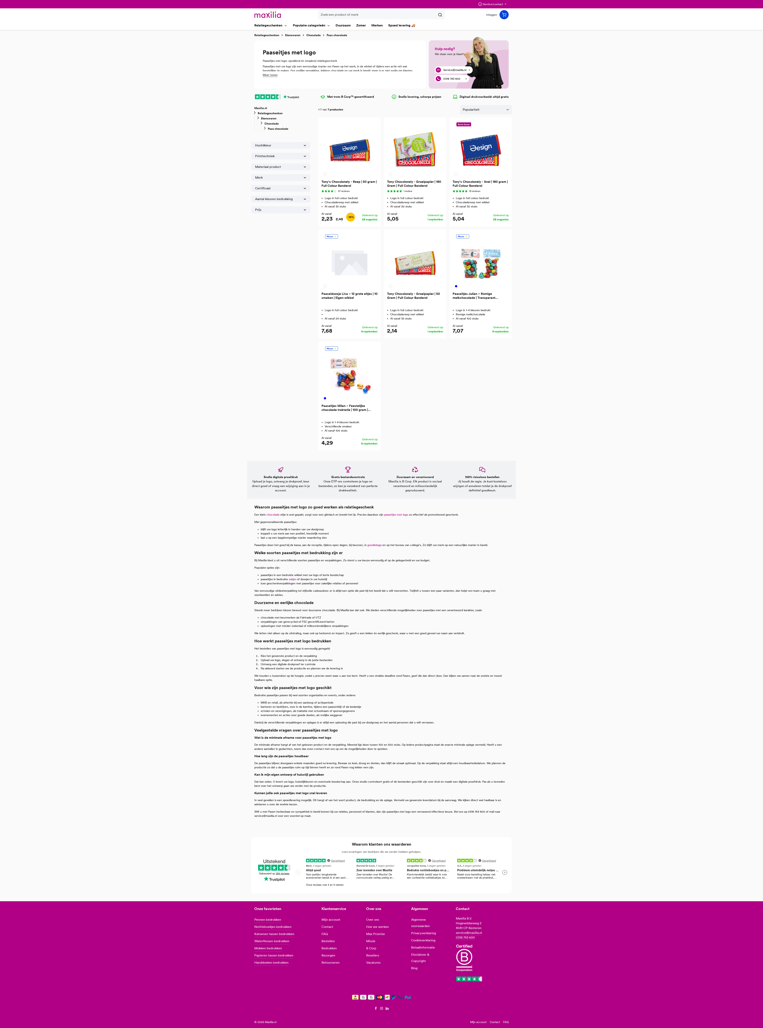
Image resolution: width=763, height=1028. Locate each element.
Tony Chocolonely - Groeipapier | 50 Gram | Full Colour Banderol (413, 296)
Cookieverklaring (423, 940)
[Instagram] (382, 1009)
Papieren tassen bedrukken (273, 955)
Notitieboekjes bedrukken (272, 927)
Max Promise (375, 934)
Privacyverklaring (423, 933)
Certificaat (263, 188)
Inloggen (491, 14)
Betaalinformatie (423, 947)
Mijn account (330, 920)
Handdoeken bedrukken (271, 962)
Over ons (372, 920)
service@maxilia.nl (469, 933)
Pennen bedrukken (267, 920)
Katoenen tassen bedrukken (274, 934)
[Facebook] (376, 1009)
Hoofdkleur (263, 145)
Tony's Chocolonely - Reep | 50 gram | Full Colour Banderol (349, 184)
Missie (370, 941)
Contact (327, 927)
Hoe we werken (377, 927)
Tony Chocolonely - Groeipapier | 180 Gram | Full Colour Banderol (414, 184)
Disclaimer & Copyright (420, 958)
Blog (414, 968)
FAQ (324, 934)
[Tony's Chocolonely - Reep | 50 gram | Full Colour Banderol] (349, 149)
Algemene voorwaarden (420, 923)
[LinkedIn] (387, 1009)
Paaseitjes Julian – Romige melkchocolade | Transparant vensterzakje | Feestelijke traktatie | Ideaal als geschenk (479, 296)
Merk (259, 177)
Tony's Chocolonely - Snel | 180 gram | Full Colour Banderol (480, 184)
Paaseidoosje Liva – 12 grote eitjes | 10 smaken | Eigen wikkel (349, 296)
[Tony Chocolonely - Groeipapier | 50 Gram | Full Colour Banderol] (415, 261)
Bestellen (328, 941)
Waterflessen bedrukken (271, 941)
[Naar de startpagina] (267, 15)
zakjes (292, 579)
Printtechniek (265, 156)
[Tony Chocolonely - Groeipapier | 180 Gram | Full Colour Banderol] (415, 149)
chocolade (273, 514)
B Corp (371, 948)
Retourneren (330, 962)
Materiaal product (268, 167)
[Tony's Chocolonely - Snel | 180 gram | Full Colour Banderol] (481, 149)
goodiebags (374, 545)
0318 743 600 (465, 937)
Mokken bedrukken (268, 948)
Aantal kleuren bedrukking (274, 199)
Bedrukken (329, 948)
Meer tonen (270, 74)
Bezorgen (328, 955)
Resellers (372, 955)
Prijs (258, 210)
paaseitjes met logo (396, 514)
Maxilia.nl (260, 108)
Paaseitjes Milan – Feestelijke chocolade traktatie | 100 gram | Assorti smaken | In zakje (344, 408)
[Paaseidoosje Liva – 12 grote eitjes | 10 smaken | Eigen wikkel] (349, 261)
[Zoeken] (440, 14)
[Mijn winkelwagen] (504, 14)
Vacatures (373, 962)
